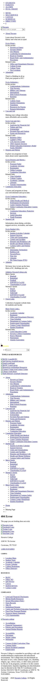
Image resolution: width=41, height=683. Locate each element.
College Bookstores (12, 566)
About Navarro (10, 33)
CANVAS (9, 17)
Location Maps (10, 558)
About (7, 377)
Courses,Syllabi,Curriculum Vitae (17, 643)
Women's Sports (11, 473)
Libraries (13, 182)
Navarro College (21, 678)
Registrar (13, 97)
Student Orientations (17, 103)
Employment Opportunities (19, 323)
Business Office (15, 137)
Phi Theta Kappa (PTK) (18, 260)
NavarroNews (15, 254)
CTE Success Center (17, 142)
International (14, 92)
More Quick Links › (12, 309)
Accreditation (10, 623)
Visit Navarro (15, 88)
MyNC (8, 577)
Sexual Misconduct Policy (14, 601)
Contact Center (10, 588)
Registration (14, 168)
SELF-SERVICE (11, 15)
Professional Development (19, 203)
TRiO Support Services (18, 144)
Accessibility (10, 633)
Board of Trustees (16, 56)
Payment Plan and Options (19, 131)
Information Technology (18, 250)
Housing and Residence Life (20, 242)
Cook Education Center (18, 332)
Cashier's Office (16, 140)
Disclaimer (9, 635)
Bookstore (13, 315)
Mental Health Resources (14, 599)
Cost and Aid (10, 111)
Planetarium (14, 338)
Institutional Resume (12, 607)
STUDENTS (10, 3)
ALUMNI (9, 7)
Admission (9, 72)
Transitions (14, 105)
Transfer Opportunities (18, 185)
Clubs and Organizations (19, 237)
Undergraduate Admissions (19, 86)
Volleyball (13, 293)
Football (13, 280)
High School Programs (18, 95)
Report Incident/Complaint (15, 647)
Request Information (17, 109)
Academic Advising (17, 166)
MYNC (8, 13)
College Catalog (16, 178)
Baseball (13, 276)
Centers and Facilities (17, 239)
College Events (15, 66)
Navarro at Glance (16, 47)
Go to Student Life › (12, 229)
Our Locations (15, 70)
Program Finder (15, 164)
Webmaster (9, 639)
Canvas (8, 584)
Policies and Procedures (14, 627)
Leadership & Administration (20, 54)
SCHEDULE (10, 19)
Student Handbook (17, 327)
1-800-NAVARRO (8, 549)
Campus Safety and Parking (20, 246)
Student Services (11, 586)
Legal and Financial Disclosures (16, 597)
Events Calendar (11, 564)
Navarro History (16, 50)
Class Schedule (15, 176)
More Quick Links (12, 485)
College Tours (15, 68)
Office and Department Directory (22, 64)
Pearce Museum (16, 336)
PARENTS (9, 5)
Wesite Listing (10, 637)
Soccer (12, 289)
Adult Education (16, 215)
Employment (10, 650)
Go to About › (10, 43)
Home (7, 505)
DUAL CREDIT (11, 9)
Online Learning (16, 170)
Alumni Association (17, 340)
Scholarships (14, 129)
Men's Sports (10, 460)
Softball (13, 291)
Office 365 (9, 579)
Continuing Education (18, 172)
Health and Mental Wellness (20, 244)
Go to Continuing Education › (16, 197)
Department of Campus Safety (21, 321)
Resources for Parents (18, 107)
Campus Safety (10, 645)
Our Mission (14, 52)
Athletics (8, 262)
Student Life (9, 219)
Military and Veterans (17, 90)
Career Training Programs (19, 205)
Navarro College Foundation (20, 334)
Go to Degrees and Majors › (15, 160)
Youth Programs (16, 217)
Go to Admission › (12, 82)
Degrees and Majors (12, 150)
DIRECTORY (10, 21)
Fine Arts (13, 256)
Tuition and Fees (16, 127)
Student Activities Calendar (20, 233)
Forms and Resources (18, 133)
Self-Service (9, 582)
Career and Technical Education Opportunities (22, 609)
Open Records (10, 603)
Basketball (14, 278)
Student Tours (10, 560)
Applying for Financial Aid (19, 125)
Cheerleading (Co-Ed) (18, 284)
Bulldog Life (14, 252)
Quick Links (9, 299)
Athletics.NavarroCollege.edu (16, 272)
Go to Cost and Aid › (12, 121)
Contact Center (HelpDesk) (20, 325)
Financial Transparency (13, 625)
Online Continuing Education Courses (23, 207)
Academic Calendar (17, 180)
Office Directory (11, 568)
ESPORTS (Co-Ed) (17, 282)
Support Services (16, 235)
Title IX (8, 605)
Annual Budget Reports (14, 629)
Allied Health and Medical (19, 201)
